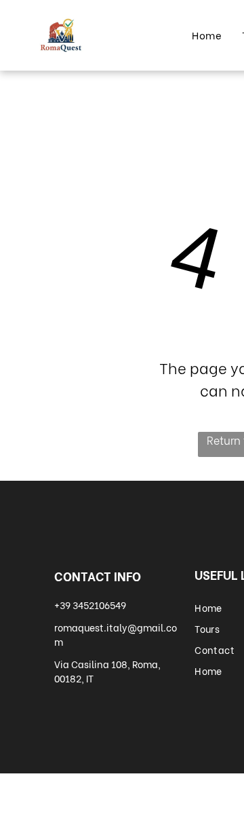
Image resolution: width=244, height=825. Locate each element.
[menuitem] (207, 35)
